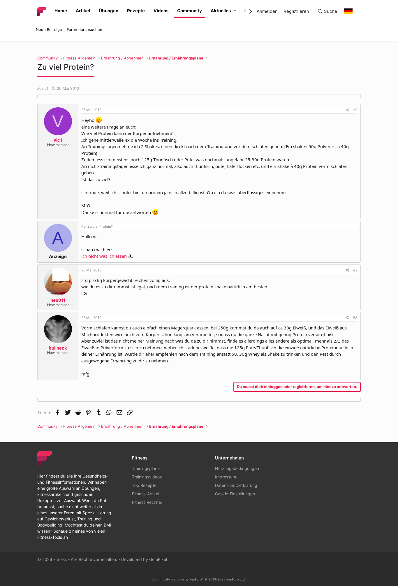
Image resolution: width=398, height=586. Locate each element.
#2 (355, 270)
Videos (161, 10)
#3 (355, 317)
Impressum (225, 476)
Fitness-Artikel (145, 493)
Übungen (108, 10)
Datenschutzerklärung (236, 485)
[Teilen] (347, 109)
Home (60, 10)
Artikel (83, 10)
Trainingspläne (146, 468)
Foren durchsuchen (84, 29)
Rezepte (136, 10)
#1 (355, 110)
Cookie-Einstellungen (235, 493)
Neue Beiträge (49, 29)
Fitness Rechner (147, 502)
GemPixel (158, 559)
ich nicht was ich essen (104, 256)
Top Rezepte (144, 485)
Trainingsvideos (147, 476)
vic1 (45, 88)
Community (189, 10)
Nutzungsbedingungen (237, 468)
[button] (234, 11)
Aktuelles (221, 10)
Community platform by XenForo (199, 579)
